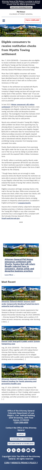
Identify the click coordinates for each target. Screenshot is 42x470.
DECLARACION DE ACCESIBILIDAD (21, 444)
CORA (7, 462)
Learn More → (10, 275)
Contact (21, 434)
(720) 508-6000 (21, 422)
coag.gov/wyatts (24, 203)
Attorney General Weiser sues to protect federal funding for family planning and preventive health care (19, 381)
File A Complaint (33, 20)
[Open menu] (4, 20)
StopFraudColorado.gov (11, 218)
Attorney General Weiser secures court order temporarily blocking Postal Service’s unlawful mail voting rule (20, 303)
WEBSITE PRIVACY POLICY (24, 462)
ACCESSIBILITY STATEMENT (21, 439)
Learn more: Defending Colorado (21, 7)
